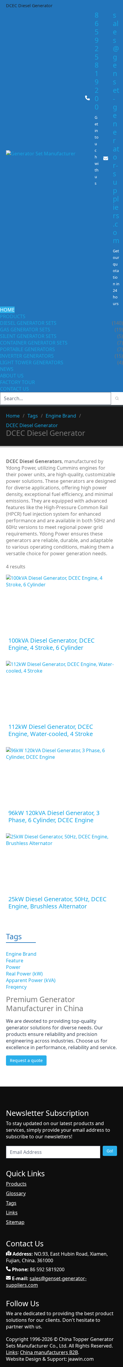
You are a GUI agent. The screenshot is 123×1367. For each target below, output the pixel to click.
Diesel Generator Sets (28, 323)
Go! (110, 1151)
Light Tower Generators (31, 362)
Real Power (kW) (24, 973)
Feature (14, 960)
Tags (32, 415)
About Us (12, 375)
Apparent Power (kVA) (31, 980)
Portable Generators (27, 349)
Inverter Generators (27, 356)
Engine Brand (61, 415)
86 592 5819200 (97, 61)
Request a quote (26, 1060)
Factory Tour (17, 382)
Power (13, 967)
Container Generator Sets (33, 342)
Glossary (16, 1193)
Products (12, 316)
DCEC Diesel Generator (32, 425)
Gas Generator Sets (25, 329)
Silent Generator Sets (28, 336)
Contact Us (14, 389)
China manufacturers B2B (49, 1352)
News (6, 369)
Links (12, 1212)
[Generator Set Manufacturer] (43, 159)
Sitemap (15, 1222)
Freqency (16, 987)
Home (7, 310)
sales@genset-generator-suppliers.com (116, 127)
